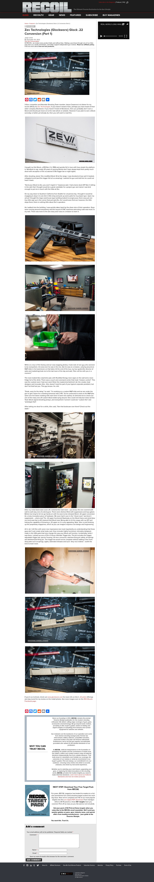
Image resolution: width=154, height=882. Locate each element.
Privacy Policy (109, 865)
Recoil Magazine (81, 872)
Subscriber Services (89, 865)
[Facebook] (24, 865)
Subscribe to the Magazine (107, 2)
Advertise (100, 865)
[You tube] (31, 865)
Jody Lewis (29, 38)
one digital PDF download (73, 800)
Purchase (118, 865)
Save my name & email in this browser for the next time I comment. (52, 856)
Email (35, 853)
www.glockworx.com (55, 697)
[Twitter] (38, 865)
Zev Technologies (44, 107)
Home (26, 23)
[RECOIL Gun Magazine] (47, 12)
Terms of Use (127, 865)
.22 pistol (83, 697)
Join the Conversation (32, 41)
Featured (32, 23)
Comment (33, 835)
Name (34, 850)
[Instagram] (28, 865)
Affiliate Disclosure (55, 865)
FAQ (123, 2)
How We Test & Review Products (72, 865)
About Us (44, 865)
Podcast (118, 2)
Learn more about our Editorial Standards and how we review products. (74, 776)
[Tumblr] (34, 865)
